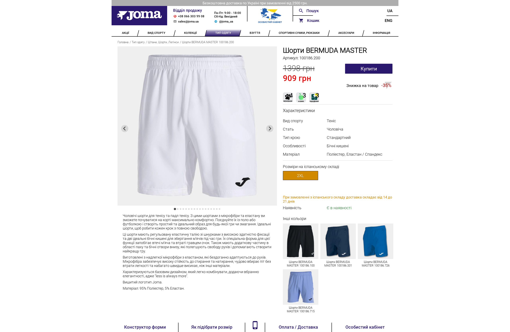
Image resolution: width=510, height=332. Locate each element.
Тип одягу (138, 42)
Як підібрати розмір (211, 327)
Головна (123, 42)
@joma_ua (226, 21)
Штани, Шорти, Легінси (163, 42)
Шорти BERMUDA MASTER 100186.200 (208, 42)
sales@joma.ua (188, 21)
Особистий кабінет (365, 327)
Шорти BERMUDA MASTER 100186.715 (301, 309)
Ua (389, 10)
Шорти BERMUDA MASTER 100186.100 (301, 263)
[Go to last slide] (124, 128)
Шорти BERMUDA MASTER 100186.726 (375, 263)
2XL (300, 175)
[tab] (175, 209)
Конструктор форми (145, 327)
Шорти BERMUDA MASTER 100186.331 (338, 263)
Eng (388, 20)
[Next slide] (269, 128)
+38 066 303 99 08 (191, 16)
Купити (369, 69)
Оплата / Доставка (298, 327)
